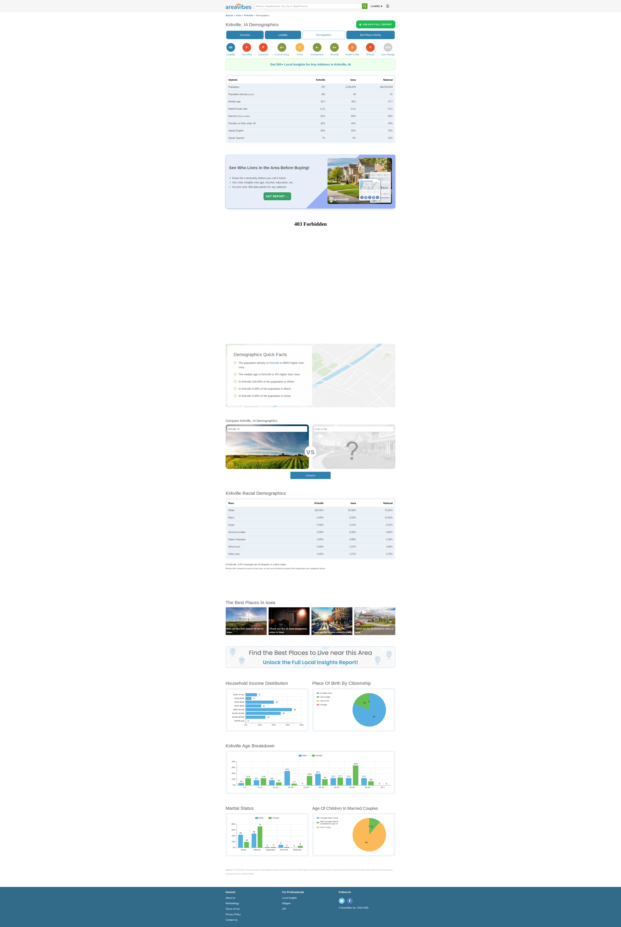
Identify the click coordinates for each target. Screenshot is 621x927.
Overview (245, 34)
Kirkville (248, 15)
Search (229, 15)
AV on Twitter (342, 901)
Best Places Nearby (370, 34)
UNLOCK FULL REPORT (377, 24)
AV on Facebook (350, 901)
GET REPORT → (277, 196)
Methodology (232, 903)
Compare (310, 475)
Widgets (286, 903)
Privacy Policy (233, 914)
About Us (230, 897)
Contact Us (232, 919)
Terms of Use (233, 908)
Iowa (238, 15)
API (284, 908)
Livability (375, 6)
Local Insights (289, 897)
